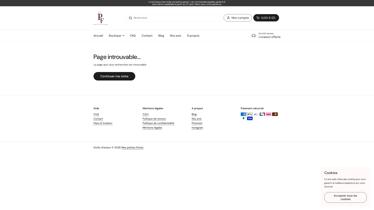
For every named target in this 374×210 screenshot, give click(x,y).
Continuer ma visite (114, 76)
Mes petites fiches (132, 147)
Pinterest (197, 123)
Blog (194, 114)
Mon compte (240, 18)
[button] (266, 17)
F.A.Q (96, 114)
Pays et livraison (103, 123)
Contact (98, 118)
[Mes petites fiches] (101, 18)
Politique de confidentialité (158, 123)
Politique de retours (154, 118)
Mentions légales (152, 127)
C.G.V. (146, 114)
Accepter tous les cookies (345, 197)
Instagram (197, 127)
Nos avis (196, 118)
